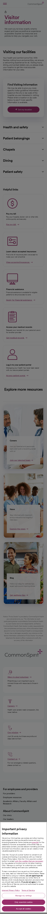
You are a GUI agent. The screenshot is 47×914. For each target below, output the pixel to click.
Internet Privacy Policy (11, 890)
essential (35, 842)
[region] (23, 867)
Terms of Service (28, 890)
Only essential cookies (23, 902)
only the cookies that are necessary (29, 861)
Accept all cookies (23, 909)
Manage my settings (23, 896)
